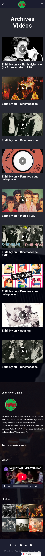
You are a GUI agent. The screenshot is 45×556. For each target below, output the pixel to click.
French (27, 554)
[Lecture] (5, 486)
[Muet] (36, 486)
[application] (22, 476)
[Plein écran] (40, 486)
